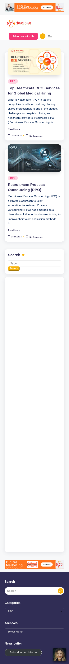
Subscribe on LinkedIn (23, 652)
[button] (23, 36)
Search (14, 255)
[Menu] (50, 36)
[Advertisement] (34, 414)
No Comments (36, 136)
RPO (13, 81)
